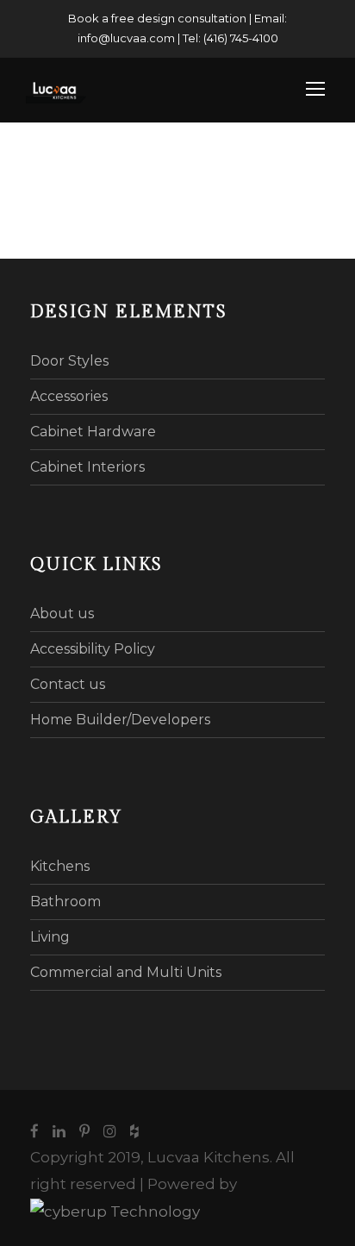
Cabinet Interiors (87, 467)
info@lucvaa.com (126, 38)
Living (50, 937)
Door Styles (69, 361)
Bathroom (65, 901)
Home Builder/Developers (120, 719)
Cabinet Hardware (93, 431)
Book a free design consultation (157, 18)
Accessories (69, 396)
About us (62, 613)
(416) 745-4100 (240, 38)
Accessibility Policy (92, 649)
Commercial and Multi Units (125, 972)
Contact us (67, 684)
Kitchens (60, 866)
